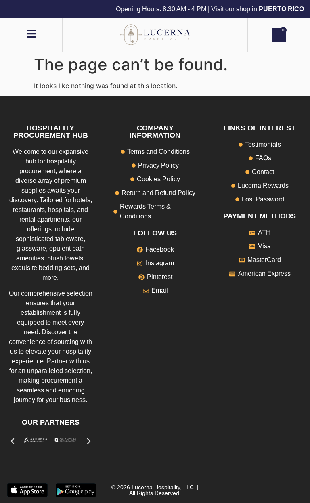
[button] (12, 441)
